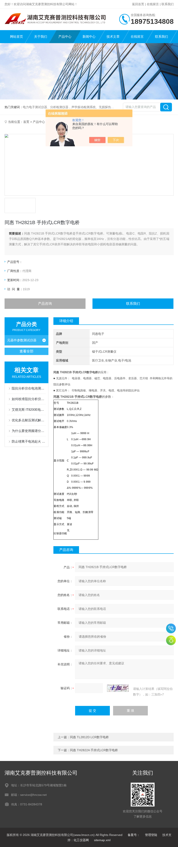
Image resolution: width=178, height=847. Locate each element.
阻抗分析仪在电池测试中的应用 (29, 388)
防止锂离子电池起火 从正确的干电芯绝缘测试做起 (29, 441)
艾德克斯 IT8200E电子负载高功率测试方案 (29, 409)
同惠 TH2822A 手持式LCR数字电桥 (94, 750)
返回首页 (138, 4)
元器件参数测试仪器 (21, 340)
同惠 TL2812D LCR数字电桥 (89, 737)
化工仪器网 (81, 840)
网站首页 (16, 36)
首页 (26, 122)
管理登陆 (151, 835)
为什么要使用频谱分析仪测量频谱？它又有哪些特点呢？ (29, 431)
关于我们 (40, 36)
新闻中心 (89, 36)
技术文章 (113, 36)
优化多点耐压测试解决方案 (29, 420)
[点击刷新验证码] (118, 688)
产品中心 (64, 36)
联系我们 (168, 4)
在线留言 (153, 4)
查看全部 (26, 351)
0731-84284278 (171, 628)
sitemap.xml (102, 840)
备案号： (134, 835)
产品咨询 (45, 303)
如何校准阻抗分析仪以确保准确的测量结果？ (29, 399)
